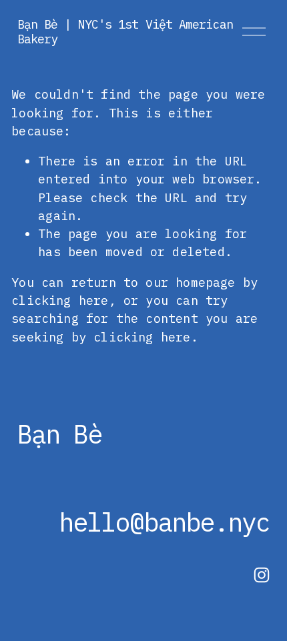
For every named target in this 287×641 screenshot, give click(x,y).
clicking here (59, 300)
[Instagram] (262, 575)
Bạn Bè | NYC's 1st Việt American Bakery (125, 31)
